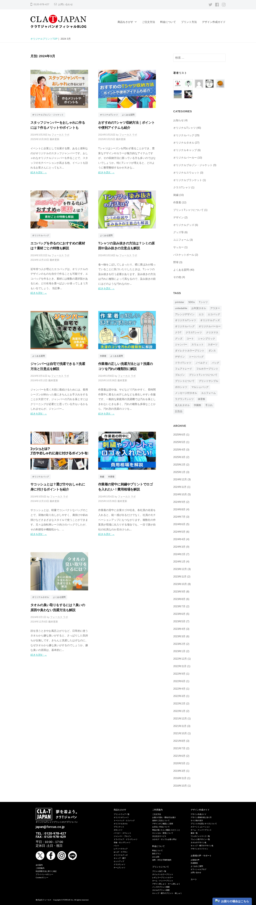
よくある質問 (128, 115)
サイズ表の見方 (197, 820)
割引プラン (156, 854)
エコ (201, 314)
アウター (215, 308)
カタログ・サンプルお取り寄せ (164, 839)
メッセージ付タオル (186, 393)
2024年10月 (180, 494)
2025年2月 (179, 464)
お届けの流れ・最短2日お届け (164, 817)
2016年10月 (180, 785)
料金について (168, 21)
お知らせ (178, 120)
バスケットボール (183, 254)
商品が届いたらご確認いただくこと (166, 830)
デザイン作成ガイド (214, 21)
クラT (178, 332)
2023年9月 (179, 591)
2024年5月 (179, 531)
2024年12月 (180, 479)
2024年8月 (179, 509)
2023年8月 (179, 599)
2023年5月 (179, 621)
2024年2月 (179, 554)
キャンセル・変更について (162, 833)
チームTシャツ (119, 868)
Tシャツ (203, 302)
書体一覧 (194, 833)
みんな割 (155, 857)
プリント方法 (189, 21)
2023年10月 (180, 584)
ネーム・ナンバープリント (162, 881)
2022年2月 (179, 703)
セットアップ (119, 861)
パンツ (116, 846)
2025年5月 (179, 442)
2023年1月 (179, 651)
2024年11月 (180, 486)
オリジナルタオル (40, 597)
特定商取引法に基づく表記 (46, 871)
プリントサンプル (208, 381)
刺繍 (102, 477)
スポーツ (213, 344)
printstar (179, 302)
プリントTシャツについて (188, 209)
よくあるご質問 (197, 866)
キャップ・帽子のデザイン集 (202, 846)
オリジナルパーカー (185, 157)
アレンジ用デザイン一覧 (200, 839)
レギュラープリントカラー (162, 877)
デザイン (178, 217)
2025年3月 (179, 457)
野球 (176, 262)
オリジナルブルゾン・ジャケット (48, 115)
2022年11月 (180, 666)
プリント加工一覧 (159, 871)
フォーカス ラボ (60, 134)
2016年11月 (180, 778)
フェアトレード (183, 368)
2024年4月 (179, 539)
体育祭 (201, 399)
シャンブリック (206, 338)
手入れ (209, 405)
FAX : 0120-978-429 (51, 837)
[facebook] (217, 4)
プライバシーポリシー (44, 874)
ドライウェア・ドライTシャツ (125, 839)
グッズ (178, 338)
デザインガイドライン (199, 849)
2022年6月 (179, 681)
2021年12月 (180, 718)
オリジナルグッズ (183, 224)
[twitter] (210, 4)
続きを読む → (38, 172)
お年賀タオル (198, 308)
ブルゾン (180, 375)
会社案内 (39, 865)
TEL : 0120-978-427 (51, 833)
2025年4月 (179, 449)
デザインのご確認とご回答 (162, 824)
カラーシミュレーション (200, 827)
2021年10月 (180, 733)
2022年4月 (179, 688)
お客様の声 (195, 860)
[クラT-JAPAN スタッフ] (178, 82)
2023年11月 (180, 576)
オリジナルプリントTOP (43, 38)
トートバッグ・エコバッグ (124, 820)
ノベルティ (201, 363)
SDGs (191, 302)
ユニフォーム (181, 239)
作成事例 (194, 863)
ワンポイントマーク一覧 (200, 836)
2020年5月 (179, 763)
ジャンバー (181, 344)
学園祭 (197, 405)
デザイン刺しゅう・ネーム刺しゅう (166, 884)
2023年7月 (179, 606)
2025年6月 (179, 434)
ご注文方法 (148, 21)
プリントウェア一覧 (121, 814)
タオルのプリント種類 (161, 890)
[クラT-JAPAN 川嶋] (210, 82)
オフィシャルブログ (198, 869)
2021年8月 (179, 740)
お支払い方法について (161, 827)
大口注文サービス (159, 836)
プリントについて (185, 381)
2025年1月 (179, 472)
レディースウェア (121, 849)
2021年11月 (180, 725)
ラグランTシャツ (184, 399)
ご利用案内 (40, 868)
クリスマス (212, 332)
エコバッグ (214, 314)
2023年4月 (179, 628)
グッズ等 (178, 232)
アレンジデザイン (185, 314)
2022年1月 (179, 710)
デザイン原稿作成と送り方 (201, 817)
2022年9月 (179, 673)
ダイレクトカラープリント (189, 350)
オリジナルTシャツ (109, 115)
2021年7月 (179, 748)
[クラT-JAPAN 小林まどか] (220, 82)
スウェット (197, 344)
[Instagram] (224, 4)
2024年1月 (179, 561)
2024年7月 (179, 516)
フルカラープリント (207, 368)
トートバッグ (196, 356)
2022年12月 (180, 658)
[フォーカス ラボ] (188, 82)
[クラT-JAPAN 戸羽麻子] (178, 92)
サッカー (178, 247)
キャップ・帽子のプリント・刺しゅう (167, 893)
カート (194, 879)
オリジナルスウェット (186, 172)
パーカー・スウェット (122, 833)
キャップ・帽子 (120, 858)
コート (190, 338)
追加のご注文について (161, 820)
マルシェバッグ (199, 387)
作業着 (103, 356)
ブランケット (119, 827)
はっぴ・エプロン (121, 852)
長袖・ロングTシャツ (122, 842)
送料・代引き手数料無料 (161, 860)
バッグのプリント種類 (161, 887)
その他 (177, 277)
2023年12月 (180, 569)
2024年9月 (179, 501)
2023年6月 (179, 613)
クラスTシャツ (182, 187)
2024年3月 (179, 546)
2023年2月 (179, 643)
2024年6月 (179, 524)
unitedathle (181, 308)
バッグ (215, 363)
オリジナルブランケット (187, 180)
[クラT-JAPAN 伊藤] (199, 82)
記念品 (178, 411)
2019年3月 (179, 770)
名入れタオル (182, 405)
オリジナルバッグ (40, 235)
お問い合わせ (65, 4)
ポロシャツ (181, 387)
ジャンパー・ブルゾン (122, 836)
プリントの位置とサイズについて (204, 824)
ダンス (212, 350)
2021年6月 (179, 755)
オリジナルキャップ (185, 150)
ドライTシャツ (183, 363)
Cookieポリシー (42, 877)
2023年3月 (179, 636)
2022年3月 (179, 695)
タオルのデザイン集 (198, 842)
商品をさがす (125, 21)
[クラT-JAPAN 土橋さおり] (188, 92)
